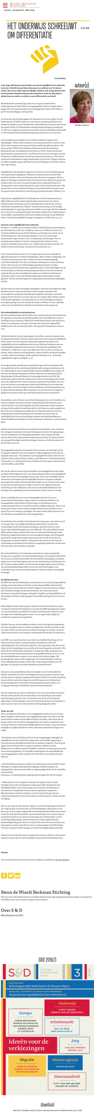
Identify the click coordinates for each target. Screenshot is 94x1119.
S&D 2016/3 (47, 959)
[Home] (31, 5)
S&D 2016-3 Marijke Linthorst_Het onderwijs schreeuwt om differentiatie (43, 1110)
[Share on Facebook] (4, 876)
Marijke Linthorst (82, 124)
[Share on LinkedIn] (17, 876)
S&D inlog (30, 10)
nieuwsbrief (18, 10)
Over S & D (11, 909)
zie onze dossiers (62, 859)
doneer (7, 10)
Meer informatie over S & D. (12, 915)
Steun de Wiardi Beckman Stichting (35, 891)
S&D (47, 79)
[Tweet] (11, 876)
